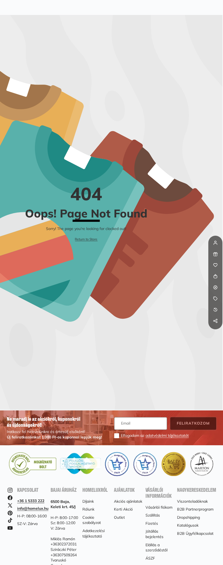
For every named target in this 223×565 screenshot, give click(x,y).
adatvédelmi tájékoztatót (167, 435)
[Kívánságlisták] (215, 265)
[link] (86, 239)
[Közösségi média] (215, 321)
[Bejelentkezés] (215, 243)
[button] (215, 332)
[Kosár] (215, 276)
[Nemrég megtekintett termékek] (215, 310)
